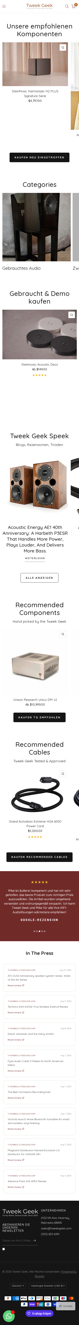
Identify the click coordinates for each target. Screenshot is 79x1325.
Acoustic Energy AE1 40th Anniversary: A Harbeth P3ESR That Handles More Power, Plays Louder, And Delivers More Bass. (35, 539)
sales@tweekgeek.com (56, 1228)
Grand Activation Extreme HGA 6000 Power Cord (35, 823)
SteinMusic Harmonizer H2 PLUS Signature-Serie (35, 93)
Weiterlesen (35, 558)
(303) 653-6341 (50, 1234)
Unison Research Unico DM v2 (35, 700)
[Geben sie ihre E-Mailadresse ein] (34, 1240)
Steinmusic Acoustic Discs (39, 364)
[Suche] (67, 6)
